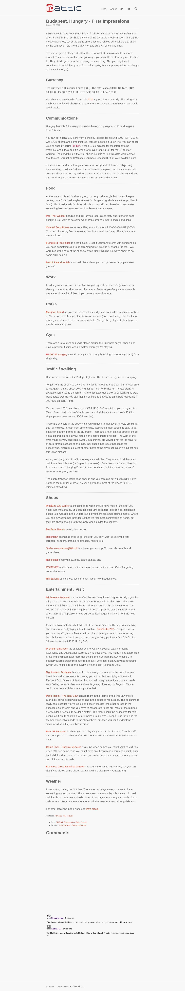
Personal (58, 816)
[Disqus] (92, 875)
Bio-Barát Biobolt (55, 529)
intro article (92, 809)
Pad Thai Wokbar (55, 215)
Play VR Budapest (56, 731)
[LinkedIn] (129, 9)
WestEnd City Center (58, 505)
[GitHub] (136, 9)
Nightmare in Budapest (59, 672)
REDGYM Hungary (56, 354)
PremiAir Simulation (57, 648)
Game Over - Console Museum (63, 747)
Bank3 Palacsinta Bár (58, 262)
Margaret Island (55, 312)
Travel (69, 816)
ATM (90, 99)
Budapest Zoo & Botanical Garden (65, 766)
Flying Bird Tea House (58, 242)
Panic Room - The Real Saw (62, 695)
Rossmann (52, 536)
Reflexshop (52, 559)
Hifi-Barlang (52, 578)
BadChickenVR (105, 629)
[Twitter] (122, 9)
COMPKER (52, 567)
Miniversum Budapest (58, 597)
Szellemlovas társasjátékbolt (62, 548)
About (113, 9)
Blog (103, 9)
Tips (64, 816)
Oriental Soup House (57, 227)
